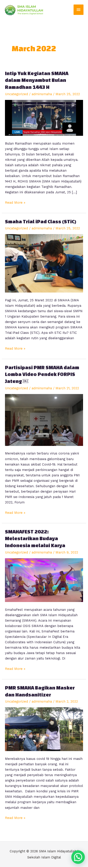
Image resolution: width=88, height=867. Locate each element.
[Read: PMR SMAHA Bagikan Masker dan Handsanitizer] (44, 729)
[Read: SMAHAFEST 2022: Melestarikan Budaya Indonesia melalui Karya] (44, 580)
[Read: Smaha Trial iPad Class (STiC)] (44, 263)
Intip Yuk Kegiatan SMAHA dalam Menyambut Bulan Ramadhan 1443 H (36, 80)
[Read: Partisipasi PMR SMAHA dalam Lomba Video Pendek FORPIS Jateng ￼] (44, 419)
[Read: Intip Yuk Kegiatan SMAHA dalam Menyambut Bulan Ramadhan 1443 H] (44, 117)
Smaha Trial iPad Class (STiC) (40, 221)
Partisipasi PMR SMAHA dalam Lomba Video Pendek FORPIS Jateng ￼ (42, 374)
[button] (78, 857)
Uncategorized (16, 94)
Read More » (15, 202)
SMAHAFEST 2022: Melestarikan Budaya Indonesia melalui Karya (35, 538)
